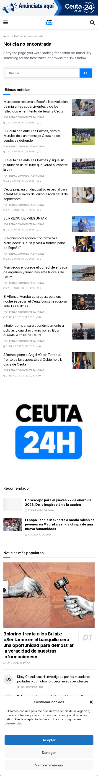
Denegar (49, 752)
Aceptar (49, 740)
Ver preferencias (49, 765)
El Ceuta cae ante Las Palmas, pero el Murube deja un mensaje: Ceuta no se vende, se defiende (31, 136)
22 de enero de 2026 (40, 510)
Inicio (6, 36)
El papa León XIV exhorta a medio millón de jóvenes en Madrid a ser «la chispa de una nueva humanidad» (60, 524)
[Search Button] (92, 22)
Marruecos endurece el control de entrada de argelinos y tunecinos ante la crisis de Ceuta (35, 272)
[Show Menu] (5, 22)
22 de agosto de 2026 (20, 122)
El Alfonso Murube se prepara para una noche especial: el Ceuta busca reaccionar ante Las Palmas (35, 301)
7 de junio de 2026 (39, 534)
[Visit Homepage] (49, 22)
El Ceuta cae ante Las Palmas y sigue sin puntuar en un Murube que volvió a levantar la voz (35, 165)
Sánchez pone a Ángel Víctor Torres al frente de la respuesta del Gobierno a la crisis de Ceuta (32, 359)
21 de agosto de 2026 (19, 317)
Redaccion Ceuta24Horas (26, 117)
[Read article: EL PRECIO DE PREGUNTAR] (83, 224)
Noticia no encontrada (29, 36)
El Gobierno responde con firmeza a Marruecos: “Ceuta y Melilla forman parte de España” (34, 243)
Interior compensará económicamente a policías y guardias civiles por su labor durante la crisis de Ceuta (33, 330)
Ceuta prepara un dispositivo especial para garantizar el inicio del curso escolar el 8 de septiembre (35, 194)
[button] (91, 702)
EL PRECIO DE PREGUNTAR (24, 218)
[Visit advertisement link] (49, 8)
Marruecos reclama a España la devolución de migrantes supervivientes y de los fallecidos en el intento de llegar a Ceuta (35, 106)
